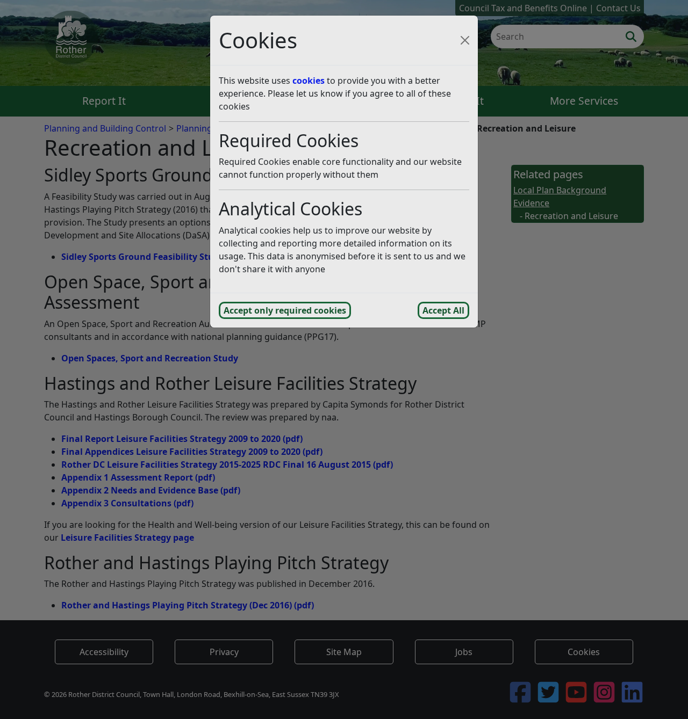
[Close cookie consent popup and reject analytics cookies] (465, 40)
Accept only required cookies (285, 310)
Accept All (443, 310)
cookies (308, 80)
